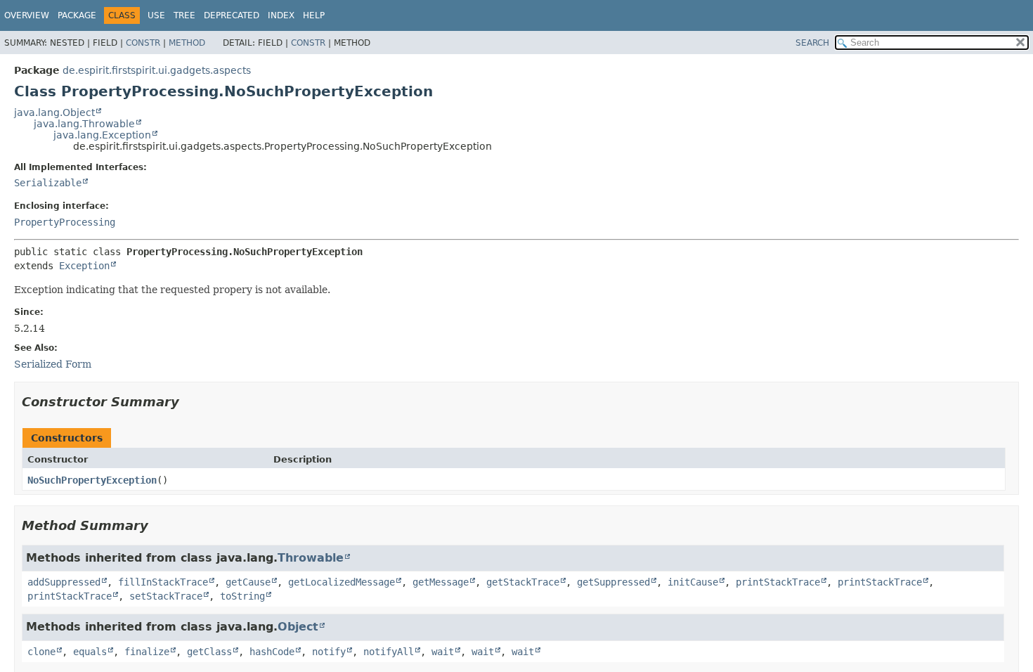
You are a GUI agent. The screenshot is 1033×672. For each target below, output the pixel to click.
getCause (248, 582)
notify (329, 651)
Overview (26, 15)
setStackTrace (165, 596)
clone (41, 651)
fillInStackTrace (163, 582)
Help (314, 15)
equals (90, 651)
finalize (146, 651)
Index (281, 15)
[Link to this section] (189, 401)
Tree (184, 15)
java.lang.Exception (102, 135)
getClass (209, 651)
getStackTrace (522, 582)
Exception (84, 265)
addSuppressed (63, 582)
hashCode (271, 651)
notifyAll (388, 651)
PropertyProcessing (64, 222)
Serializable (48, 182)
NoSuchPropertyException (92, 480)
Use (156, 15)
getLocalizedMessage (341, 582)
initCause (693, 582)
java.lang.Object (54, 112)
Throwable (311, 557)
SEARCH (812, 43)
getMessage (440, 582)
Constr (143, 43)
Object (298, 626)
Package (77, 15)
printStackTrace (778, 582)
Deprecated (231, 15)
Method (187, 43)
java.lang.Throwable (84, 123)
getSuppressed (613, 582)
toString (242, 596)
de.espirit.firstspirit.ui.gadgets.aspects (157, 70)
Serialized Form (52, 364)
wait (442, 651)
